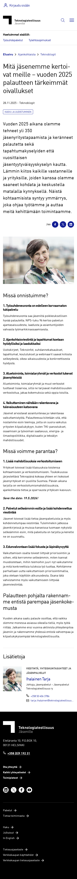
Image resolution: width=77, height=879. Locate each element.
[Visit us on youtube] (29, 790)
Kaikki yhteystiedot (14, 772)
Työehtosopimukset (40, 40)
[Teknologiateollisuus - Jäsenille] (21, 20)
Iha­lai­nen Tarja (38, 679)
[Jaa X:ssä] (63, 224)
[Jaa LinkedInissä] (71, 224)
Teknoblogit (48, 54)
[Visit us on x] (13, 790)
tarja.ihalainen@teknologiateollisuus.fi (52, 700)
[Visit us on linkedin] (6, 790)
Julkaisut (8, 832)
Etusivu (8, 54)
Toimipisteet (10, 778)
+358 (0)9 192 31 (18, 753)
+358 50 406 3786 (40, 696)
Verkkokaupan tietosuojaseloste (21, 860)
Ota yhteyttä (10, 767)
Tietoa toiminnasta (13, 816)
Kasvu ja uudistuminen (18, 112)
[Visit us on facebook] (21, 790)
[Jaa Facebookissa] (55, 224)
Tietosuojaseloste (13, 849)
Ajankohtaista (27, 54)
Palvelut (7, 810)
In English (9, 838)
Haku (6, 827)
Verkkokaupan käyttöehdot (18, 855)
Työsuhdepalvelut (13, 40)
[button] (63, 20)
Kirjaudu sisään (19, 5)
